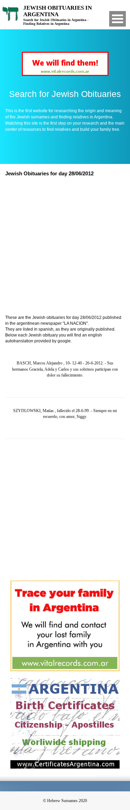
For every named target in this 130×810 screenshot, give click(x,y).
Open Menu (117, 19)
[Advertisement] (65, 246)
